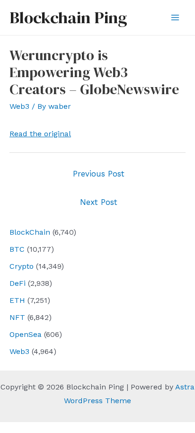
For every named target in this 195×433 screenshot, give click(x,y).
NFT (17, 317)
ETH (17, 300)
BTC (17, 249)
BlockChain (29, 232)
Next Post (98, 202)
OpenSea (25, 334)
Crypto (21, 266)
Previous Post (98, 173)
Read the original (40, 133)
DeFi (17, 283)
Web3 (19, 351)
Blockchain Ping (68, 17)
